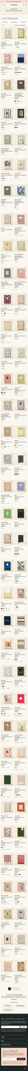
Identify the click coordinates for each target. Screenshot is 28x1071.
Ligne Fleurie (4, 308)
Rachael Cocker (18, 201)
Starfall (2, 228)
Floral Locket (4, 362)
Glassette (3, 201)
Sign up (23, 1027)
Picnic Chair (17, 388)
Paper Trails (17, 630)
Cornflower (3, 42)
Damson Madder (18, 95)
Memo (2, 254)
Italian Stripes (4, 868)
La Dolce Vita (4, 653)
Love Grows (17, 308)
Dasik (2, 841)
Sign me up (21, 1059)
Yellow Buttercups (19, 735)
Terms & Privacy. (6, 1063)
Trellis (2, 948)
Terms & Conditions (17, 1030)
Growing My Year (18, 975)
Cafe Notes (17, 42)
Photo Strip (17, 895)
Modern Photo (18, 122)
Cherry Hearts (4, 761)
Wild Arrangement (5, 707)
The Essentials (18, 362)
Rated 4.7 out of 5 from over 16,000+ (14, 11)
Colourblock (17, 67)
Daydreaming (18, 575)
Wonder (16, 440)
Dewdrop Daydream (19, 602)
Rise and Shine (4, 895)
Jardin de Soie (4, 522)
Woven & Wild (4, 282)
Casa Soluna (17, 174)
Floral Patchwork (5, 923)
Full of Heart (17, 707)
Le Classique (4, 789)
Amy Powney (4, 44)
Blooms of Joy (18, 200)
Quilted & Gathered (5, 414)
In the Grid (3, 334)
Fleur (16, 495)
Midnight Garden (18, 680)
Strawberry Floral (18, 228)
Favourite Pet (18, 148)
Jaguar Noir (17, 841)
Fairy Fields (3, 94)
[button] (25, 1049)
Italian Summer (4, 67)
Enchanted (17, 761)
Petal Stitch (3, 975)
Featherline (17, 414)
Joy (2, 440)
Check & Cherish (5, 148)
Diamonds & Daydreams (20, 282)
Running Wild (4, 388)
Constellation (4, 575)
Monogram (17, 468)
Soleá (16, 334)
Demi (2, 602)
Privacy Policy (23, 1030)
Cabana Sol (17, 948)
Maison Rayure (4, 468)
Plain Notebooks (20, 1006)
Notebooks (8, 1006)
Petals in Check (18, 923)
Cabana (16, 868)
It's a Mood (17, 816)
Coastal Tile (4, 200)
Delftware (3, 680)
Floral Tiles (17, 789)
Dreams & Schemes (19, 254)
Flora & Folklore (4, 735)
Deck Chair (3, 122)
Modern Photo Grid (5, 174)
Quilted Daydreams (5, 495)
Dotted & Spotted (18, 94)
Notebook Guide (8, 1010)
